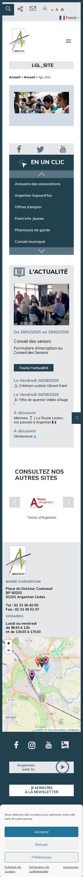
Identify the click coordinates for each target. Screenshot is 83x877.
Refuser (41, 844)
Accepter (41, 832)
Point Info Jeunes (29, 218)
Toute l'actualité (33, 367)
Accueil (14, 77)
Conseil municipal (30, 241)
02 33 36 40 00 (26, 605)
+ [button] (8, 643)
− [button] (8, 650)
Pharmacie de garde (32, 230)
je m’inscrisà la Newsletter (41, 790)
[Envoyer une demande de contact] (32, 9)
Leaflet (39, 730)
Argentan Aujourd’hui (33, 195)
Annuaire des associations (37, 183)
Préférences (41, 857)
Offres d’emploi (28, 207)
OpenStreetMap (56, 730)
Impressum (70, 867)
